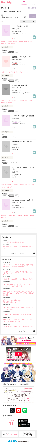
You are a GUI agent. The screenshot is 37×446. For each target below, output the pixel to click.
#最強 (2, 43)
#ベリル (16, 184)
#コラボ (3, 187)
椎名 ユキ (15, 88)
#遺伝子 (21, 215)
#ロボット (6, 215)
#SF (33, 184)
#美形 (20, 72)
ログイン (30, 4)
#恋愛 (22, 100)
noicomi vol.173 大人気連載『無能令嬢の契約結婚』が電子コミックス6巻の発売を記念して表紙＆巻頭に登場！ (18, 293)
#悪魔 (2, 184)
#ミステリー (8, 100)
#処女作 (13, 43)
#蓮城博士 (21, 184)
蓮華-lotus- (15, 59)
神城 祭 (14, 118)
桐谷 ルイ (15, 203)
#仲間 (25, 41)
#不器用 (13, 72)
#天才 (16, 72)
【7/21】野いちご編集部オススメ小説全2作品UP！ (18, 326)
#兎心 (6, 184)
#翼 (14, 215)
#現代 (26, 100)
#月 (2, 215)
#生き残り (7, 43)
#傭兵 (7, 187)
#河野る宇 (11, 184)
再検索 (33, 16)
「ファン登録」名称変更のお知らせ (13, 242)
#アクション (28, 184)
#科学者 (21, 41)
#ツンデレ (25, 72)
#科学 (10, 41)
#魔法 (7, 41)
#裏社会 (3, 102)
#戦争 (10, 215)
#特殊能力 (15, 41)
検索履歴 (33, 8)
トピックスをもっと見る (18, 331)
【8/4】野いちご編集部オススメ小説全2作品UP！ (18, 314)
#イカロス (27, 215)
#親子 (2, 217)
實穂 (13, 144)
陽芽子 (14, 29)
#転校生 (3, 41)
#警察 (7, 102)
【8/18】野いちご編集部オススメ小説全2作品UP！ (18, 279)
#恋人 (6, 217)
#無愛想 (3, 72)
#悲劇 (13, 100)
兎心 (13, 172)
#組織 (30, 100)
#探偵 (2, 100)
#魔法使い (30, 41)
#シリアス (18, 100)
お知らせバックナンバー (18, 253)
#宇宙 (17, 215)
